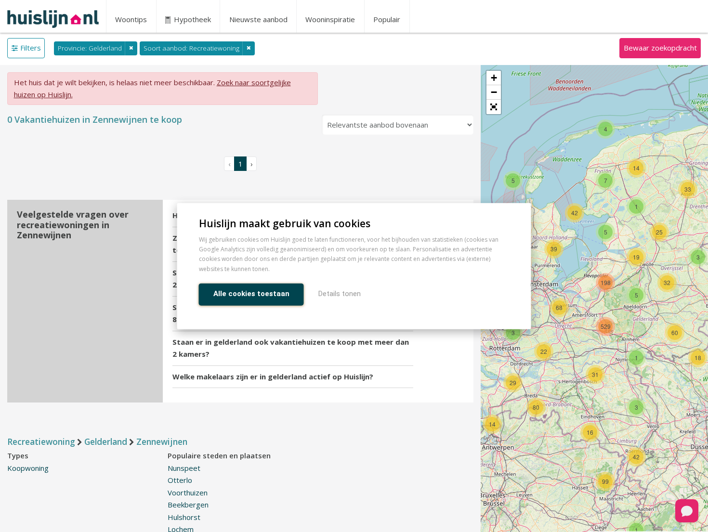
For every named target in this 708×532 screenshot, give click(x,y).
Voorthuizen (188, 492)
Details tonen (339, 293)
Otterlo (180, 480)
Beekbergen (188, 504)
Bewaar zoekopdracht (660, 47)
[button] (493, 107)
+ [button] (494, 78)
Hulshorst (184, 517)
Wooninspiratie (330, 19)
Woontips (131, 19)
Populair (386, 19)
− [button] (494, 92)
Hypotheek (191, 19)
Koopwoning (28, 468)
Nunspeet (184, 468)
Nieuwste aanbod (258, 19)
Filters (30, 47)
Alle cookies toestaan (251, 293)
